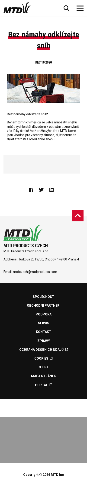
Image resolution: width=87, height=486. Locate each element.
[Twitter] (44, 190)
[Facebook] (33, 190)
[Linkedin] (54, 190)
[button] (66, 8)
